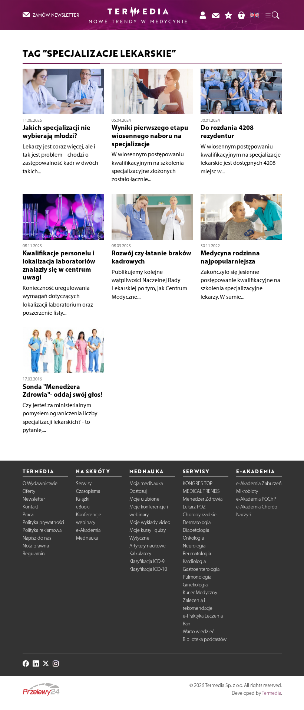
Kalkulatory (140, 553)
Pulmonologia (197, 577)
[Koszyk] (241, 15)
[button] (272, 15)
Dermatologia (197, 522)
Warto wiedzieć (198, 631)
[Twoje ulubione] (229, 15)
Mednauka (87, 538)
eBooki (83, 507)
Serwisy (84, 483)
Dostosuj (138, 491)
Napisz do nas (37, 538)
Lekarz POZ (194, 507)
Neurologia (194, 546)
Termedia (271, 693)
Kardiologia (194, 561)
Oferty (29, 491)
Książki (82, 499)
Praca (28, 514)
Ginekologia (195, 585)
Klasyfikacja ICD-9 (147, 561)
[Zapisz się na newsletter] (216, 15)
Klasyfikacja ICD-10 (148, 569)
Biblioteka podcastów (205, 639)
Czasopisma (88, 491)
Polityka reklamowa (42, 530)
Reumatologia (197, 553)
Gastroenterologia (201, 569)
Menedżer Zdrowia (202, 499)
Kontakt (30, 507)
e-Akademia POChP (256, 499)
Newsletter (34, 499)
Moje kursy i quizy (147, 530)
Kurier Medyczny (200, 592)
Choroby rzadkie (200, 514)
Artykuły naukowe (147, 546)
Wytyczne (139, 538)
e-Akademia (88, 530)
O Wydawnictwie (40, 483)
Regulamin (34, 553)
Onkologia (193, 538)
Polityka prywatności (43, 522)
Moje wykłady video (149, 522)
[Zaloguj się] (203, 15)
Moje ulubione (144, 499)
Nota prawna (36, 546)
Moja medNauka (146, 483)
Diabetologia (196, 530)
